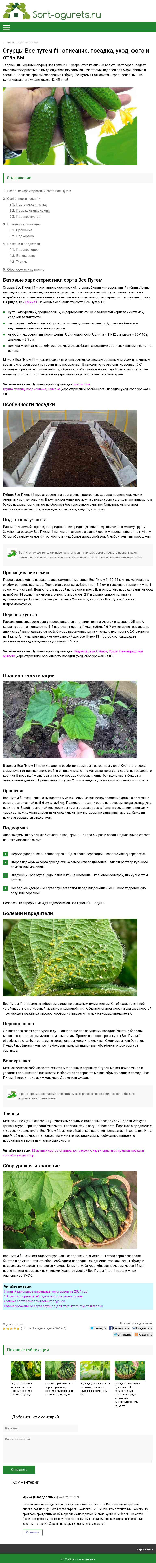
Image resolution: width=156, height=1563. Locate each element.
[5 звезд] (18, 1328)
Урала (113, 651)
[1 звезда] (4, 1328)
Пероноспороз (24, 250)
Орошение (21, 230)
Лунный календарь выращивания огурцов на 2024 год (45, 1291)
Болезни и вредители (21, 244)
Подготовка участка (28, 204)
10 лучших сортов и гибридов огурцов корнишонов (43, 1296)
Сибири (101, 651)
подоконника (36, 389)
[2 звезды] (8, 1328)
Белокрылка (23, 256)
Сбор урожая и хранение (23, 269)
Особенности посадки (21, 199)
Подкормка (22, 236)
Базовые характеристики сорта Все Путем (37, 191)
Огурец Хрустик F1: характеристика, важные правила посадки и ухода (22, 1389)
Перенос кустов (25, 217)
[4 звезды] (15, 1328)
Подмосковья (84, 651)
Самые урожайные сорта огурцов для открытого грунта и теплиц (53, 1306)
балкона (54, 389)
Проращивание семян (30, 210)
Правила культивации (22, 224)
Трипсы (19, 262)
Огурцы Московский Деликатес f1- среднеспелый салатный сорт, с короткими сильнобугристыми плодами (127, 1394)
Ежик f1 (31, 302)
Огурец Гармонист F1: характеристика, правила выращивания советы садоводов (60, 1389)
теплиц (19, 389)
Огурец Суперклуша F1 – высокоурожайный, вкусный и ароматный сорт (95, 1389)
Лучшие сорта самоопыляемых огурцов (34, 1301)
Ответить (32, 1532)
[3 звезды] (11, 1328)
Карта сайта (145, 1549)
